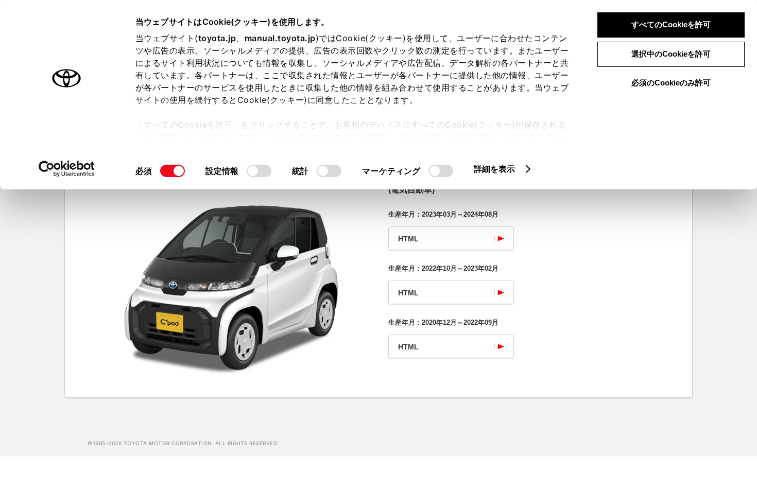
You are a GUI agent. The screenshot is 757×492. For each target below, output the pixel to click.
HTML (408, 239)
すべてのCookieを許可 (671, 24)
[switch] (259, 171)
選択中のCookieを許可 (671, 53)
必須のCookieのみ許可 (671, 82)
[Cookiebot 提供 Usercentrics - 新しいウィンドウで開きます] (67, 169)
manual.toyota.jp (280, 38)
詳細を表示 (494, 169)
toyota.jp (217, 38)
